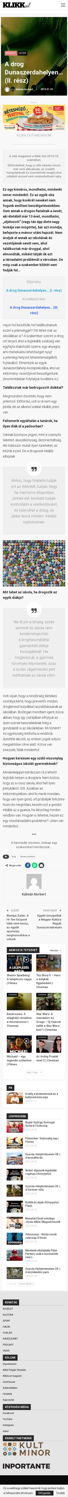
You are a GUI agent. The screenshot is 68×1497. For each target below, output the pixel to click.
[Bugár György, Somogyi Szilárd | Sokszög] (15, 1127)
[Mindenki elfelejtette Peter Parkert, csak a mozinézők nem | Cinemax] (15, 1255)
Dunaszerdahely (27, 857)
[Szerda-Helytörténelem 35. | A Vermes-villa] (15, 1191)
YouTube (7, 1419)
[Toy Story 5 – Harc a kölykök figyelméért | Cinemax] (48, 963)
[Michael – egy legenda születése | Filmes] (19, 1044)
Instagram (8, 1425)
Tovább (60, 1493)
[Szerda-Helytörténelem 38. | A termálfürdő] (15, 1159)
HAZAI (7, 1326)
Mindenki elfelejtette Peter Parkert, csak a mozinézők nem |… (41, 1254)
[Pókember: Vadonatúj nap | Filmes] (15, 1143)
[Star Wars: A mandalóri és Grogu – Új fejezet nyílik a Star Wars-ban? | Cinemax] (48, 1001)
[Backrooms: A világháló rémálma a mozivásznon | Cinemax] (19, 1001)
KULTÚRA (8, 1314)
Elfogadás (45, 1493)
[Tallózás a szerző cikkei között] (34, 881)
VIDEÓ (6, 1350)
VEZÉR (22, 53)
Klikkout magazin (12, 1375)
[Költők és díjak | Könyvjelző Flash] (15, 1207)
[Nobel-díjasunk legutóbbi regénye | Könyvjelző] (15, 1175)
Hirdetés (7, 1393)
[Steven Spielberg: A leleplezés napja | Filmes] (19, 963)
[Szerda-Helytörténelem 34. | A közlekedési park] (15, 1273)
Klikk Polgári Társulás (14, 1369)
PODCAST (8, 1344)
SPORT (7, 1320)
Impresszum (9, 1364)
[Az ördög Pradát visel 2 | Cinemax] (48, 1044)
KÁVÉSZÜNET (10, 1338)
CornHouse (9, 1381)
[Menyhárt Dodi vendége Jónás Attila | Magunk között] (15, 1223)
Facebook (8, 1413)
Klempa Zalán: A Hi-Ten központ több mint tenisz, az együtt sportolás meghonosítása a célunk (18, 927)
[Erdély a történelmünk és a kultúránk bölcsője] (15, 1098)
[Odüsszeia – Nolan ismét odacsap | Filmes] (15, 1239)
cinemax (42, 956)
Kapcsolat (8, 1399)
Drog (14, 857)
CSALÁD (8, 1332)
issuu (6, 1431)
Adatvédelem (10, 1387)
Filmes (11, 956)
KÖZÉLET (11, 53)
